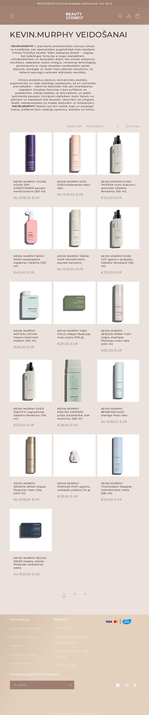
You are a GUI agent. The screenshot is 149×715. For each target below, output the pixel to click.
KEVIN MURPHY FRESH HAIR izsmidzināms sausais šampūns (73, 259)
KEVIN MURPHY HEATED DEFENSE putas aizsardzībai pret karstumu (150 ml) (73, 413)
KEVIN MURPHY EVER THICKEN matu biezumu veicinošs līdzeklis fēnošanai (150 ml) (118, 186)
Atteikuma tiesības (23, 654)
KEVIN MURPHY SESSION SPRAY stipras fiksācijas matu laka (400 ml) (30, 488)
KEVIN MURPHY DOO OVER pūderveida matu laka (73, 185)
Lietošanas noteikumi (25, 628)
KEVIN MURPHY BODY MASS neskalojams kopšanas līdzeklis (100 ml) (30, 260)
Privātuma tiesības (23, 637)
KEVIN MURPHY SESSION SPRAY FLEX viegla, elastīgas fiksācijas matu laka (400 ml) (116, 337)
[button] (11, 16)
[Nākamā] (85, 594)
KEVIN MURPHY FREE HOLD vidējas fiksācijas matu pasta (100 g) (74, 334)
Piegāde (16, 646)
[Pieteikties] (70, 685)
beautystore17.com (68, 713)
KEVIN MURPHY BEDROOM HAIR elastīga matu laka (114, 412)
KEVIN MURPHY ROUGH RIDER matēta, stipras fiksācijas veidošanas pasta (30, 562)
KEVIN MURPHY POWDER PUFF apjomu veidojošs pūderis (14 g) (73, 486)
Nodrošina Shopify (90, 713)
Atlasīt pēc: (75, 126)
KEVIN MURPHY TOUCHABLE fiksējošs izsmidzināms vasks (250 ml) (116, 488)
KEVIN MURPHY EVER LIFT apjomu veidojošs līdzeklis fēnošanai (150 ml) (117, 260)
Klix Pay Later (19, 663)
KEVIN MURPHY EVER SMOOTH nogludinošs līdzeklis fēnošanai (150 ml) (30, 413)
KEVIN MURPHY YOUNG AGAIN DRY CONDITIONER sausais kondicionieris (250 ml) (30, 186)
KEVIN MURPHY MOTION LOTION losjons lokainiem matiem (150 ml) (26, 335)
